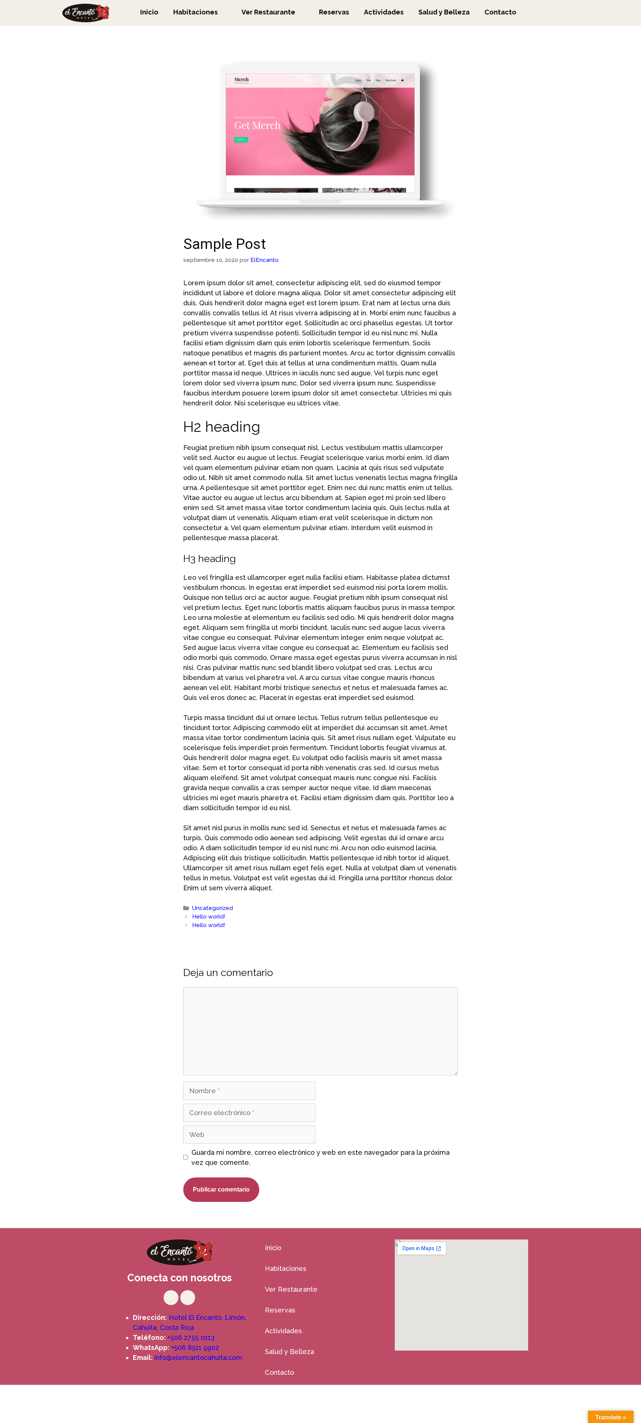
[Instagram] (171, 1297)
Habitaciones (195, 12)
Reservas (334, 12)
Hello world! (208, 916)
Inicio (149, 12)
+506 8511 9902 (195, 1347)
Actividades (384, 12)
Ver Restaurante (268, 12)
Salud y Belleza (444, 12)
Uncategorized (212, 908)
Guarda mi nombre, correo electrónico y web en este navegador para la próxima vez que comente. (320, 1157)
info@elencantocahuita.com (198, 1357)
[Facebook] (187, 1297)
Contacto (500, 12)
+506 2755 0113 (190, 1337)
